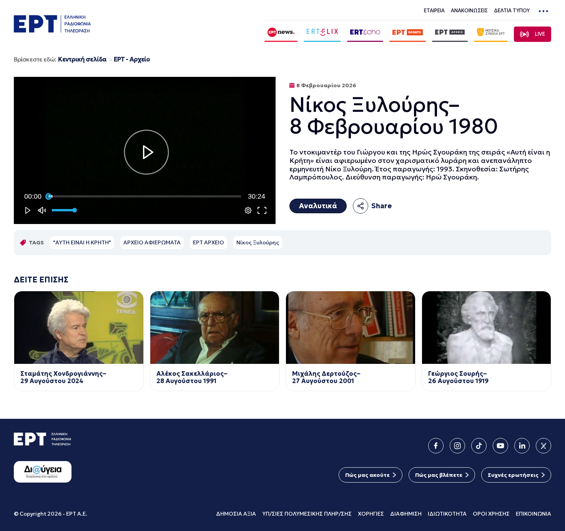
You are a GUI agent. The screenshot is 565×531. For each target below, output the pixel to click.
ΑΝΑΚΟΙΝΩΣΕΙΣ (469, 10)
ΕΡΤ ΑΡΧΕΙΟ (208, 242)
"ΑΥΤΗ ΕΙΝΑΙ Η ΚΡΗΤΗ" (82, 242)
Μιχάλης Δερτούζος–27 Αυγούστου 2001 (326, 377)
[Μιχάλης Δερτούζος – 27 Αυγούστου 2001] (350, 327)
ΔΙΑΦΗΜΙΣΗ (406, 513)
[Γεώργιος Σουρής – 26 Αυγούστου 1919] (486, 327)
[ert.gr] (52, 30)
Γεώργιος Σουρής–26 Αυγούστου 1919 (458, 377)
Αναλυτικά (318, 205)
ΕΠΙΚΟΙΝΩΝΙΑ (533, 513)
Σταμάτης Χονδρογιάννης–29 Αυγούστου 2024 (63, 377)
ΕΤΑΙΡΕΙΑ (434, 10)
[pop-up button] (248, 210)
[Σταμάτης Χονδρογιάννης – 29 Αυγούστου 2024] (78, 327)
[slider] (144, 196)
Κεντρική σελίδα (82, 59)
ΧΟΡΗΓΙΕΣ (371, 513)
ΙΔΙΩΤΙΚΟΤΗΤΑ (447, 513)
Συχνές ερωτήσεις (513, 474)
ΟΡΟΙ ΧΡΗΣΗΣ (491, 513)
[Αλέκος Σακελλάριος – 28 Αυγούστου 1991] (214, 327)
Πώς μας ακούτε (367, 474)
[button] (146, 152)
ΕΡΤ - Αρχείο (132, 59)
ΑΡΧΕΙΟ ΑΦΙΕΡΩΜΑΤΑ (152, 242)
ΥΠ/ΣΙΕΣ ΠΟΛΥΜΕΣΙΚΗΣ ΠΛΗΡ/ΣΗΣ (307, 513)
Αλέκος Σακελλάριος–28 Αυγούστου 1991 (192, 377)
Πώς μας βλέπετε (438, 474)
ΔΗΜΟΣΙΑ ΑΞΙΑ (236, 513)
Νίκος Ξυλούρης (257, 242)
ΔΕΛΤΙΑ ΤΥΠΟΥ (512, 10)
